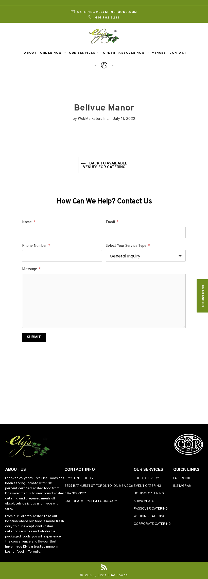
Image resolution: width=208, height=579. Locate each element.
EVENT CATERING (147, 486)
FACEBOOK (181, 478)
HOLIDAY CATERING (149, 493)
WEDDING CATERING (149, 516)
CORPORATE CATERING (152, 524)
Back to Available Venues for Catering (105, 165)
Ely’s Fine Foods (113, 575)
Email (112, 222)
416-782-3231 (75, 493)
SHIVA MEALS (144, 501)
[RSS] (104, 567)
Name (28, 222)
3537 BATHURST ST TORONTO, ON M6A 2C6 (98, 486)
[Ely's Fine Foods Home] (28, 457)
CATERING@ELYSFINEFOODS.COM (90, 501)
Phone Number (36, 246)
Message (31, 269)
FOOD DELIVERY (146, 478)
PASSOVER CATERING (151, 509)
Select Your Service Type (128, 246)
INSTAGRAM (182, 486)
